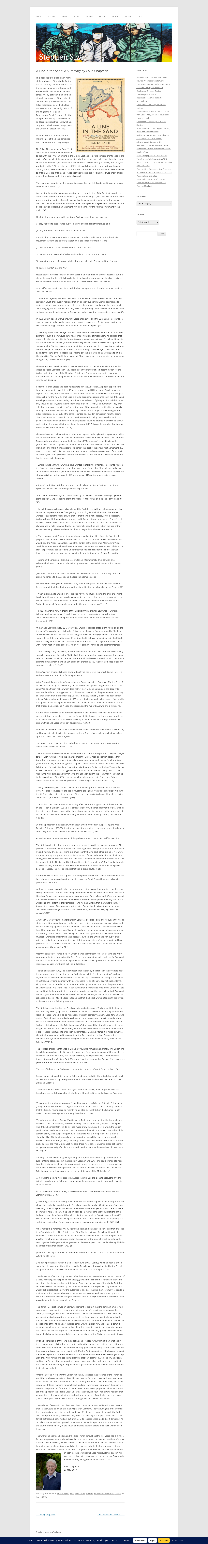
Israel (72, 1493)
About (140, 17)
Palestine (89, 1493)
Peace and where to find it (147, 131)
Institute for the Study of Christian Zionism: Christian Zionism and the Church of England (151, 182)
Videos (102, 17)
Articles (89, 17)
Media (76, 17)
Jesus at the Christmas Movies (149, 138)
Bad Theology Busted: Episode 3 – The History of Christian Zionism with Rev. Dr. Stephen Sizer (154, 148)
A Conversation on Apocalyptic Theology (154, 128)
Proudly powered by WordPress (48, 1532)
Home (38, 17)
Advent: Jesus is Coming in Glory (150, 142)
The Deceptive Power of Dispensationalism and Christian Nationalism (150, 97)
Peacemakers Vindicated (147, 176)
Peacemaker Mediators (104, 1493)
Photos (114, 17)
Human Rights (63, 1493)
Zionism (117, 1493)
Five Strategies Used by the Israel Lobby (153, 84)
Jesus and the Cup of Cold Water (150, 87)
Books (65, 17)
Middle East (80, 1493)
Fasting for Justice (45, 1514)
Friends (128, 17)
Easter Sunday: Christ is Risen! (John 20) (153, 111)
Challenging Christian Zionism (149, 91)
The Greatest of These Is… (111, 1514)
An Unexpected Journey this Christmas (153, 135)
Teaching (51, 17)
